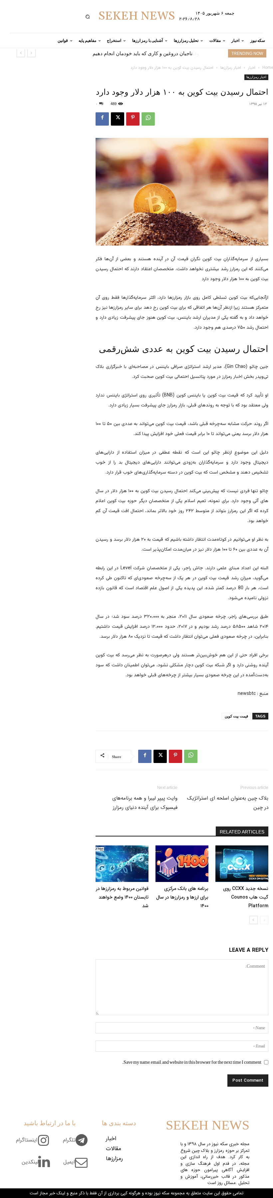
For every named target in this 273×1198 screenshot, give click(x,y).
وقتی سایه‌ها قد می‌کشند (167, 53)
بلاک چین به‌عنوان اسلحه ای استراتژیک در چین (227, 803)
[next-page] (253, 920)
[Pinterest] (132, 119)
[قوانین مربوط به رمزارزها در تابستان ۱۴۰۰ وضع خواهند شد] (122, 863)
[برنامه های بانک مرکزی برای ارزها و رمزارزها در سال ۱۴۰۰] (181, 863)
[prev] (31, 53)
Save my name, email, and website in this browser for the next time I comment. (191, 1062)
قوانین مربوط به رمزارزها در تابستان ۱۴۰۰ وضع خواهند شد (122, 897)
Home (267, 67)
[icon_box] (78, 1144)
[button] (87, 16)
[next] (21, 53)
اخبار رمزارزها (230, 67)
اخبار (251, 67)
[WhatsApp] (148, 119)
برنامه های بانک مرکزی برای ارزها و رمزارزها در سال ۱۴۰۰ (182, 897)
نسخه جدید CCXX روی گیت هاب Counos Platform (245, 897)
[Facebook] (102, 119)
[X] (117, 119)
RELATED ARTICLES (242, 831)
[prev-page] (264, 920)
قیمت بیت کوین (236, 716)
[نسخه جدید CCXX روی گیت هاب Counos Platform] (241, 863)
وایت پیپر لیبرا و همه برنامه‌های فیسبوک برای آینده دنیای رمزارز (144, 803)
